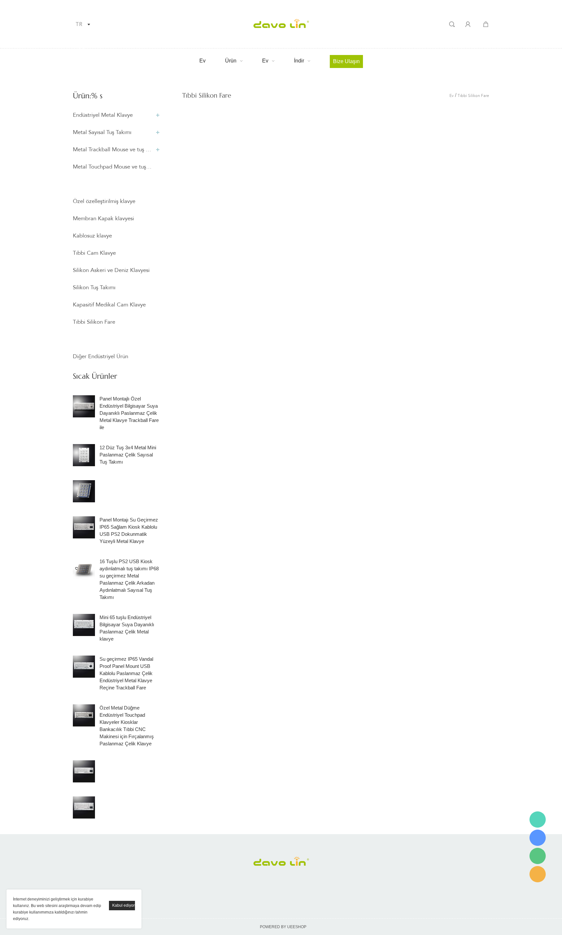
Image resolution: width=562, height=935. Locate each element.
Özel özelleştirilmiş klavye (104, 201)
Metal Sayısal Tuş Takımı (102, 132)
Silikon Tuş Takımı (94, 287)
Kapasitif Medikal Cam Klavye (109, 304)
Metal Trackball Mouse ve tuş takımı (113, 149)
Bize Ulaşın (346, 61)
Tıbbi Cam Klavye (94, 253)
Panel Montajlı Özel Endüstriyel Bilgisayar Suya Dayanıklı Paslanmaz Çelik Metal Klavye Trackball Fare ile (129, 413)
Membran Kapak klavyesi (103, 218)
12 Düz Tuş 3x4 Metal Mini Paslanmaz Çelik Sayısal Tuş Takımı (128, 455)
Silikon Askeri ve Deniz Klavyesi (111, 270)
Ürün (230, 60)
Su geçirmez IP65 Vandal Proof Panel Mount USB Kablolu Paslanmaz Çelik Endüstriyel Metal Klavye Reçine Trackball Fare (126, 673)
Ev (202, 60)
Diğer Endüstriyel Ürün (100, 356)
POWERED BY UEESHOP (283, 927)
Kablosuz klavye (92, 235)
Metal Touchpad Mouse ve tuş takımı (113, 166)
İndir (299, 60)
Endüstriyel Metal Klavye (103, 115)
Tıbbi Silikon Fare (94, 322)
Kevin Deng (537, 819)
